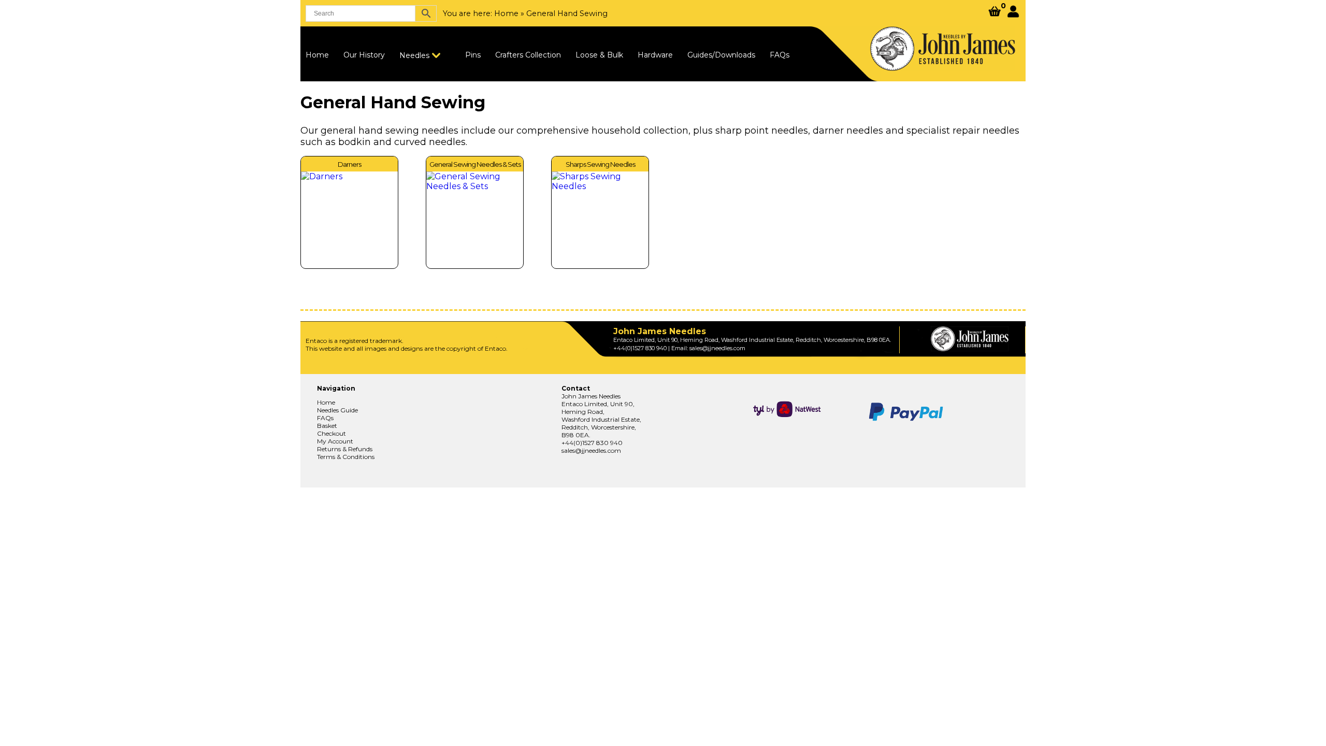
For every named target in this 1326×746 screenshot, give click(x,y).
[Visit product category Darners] (349, 219)
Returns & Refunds (344, 449)
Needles (414, 55)
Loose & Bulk (599, 55)
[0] (994, 12)
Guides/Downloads (721, 55)
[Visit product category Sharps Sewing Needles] (600, 219)
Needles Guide (337, 410)
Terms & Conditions (345, 457)
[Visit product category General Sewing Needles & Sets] (474, 219)
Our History (364, 55)
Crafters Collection (528, 55)
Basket (327, 425)
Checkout (331, 433)
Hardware (655, 55)
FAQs (779, 55)
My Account (335, 441)
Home (506, 13)
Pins (473, 55)
